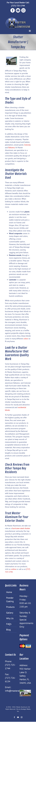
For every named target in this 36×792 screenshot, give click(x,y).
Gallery (9, 612)
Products (10, 606)
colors (26, 338)
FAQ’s (8, 623)
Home (9, 592)
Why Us (10, 618)
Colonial (27, 145)
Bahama (11, 147)
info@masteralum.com (16, 690)
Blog (8, 629)
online (13, 569)
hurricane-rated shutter (21, 528)
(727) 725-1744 (18, 5)
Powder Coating (10, 599)
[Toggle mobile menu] (30, 31)
